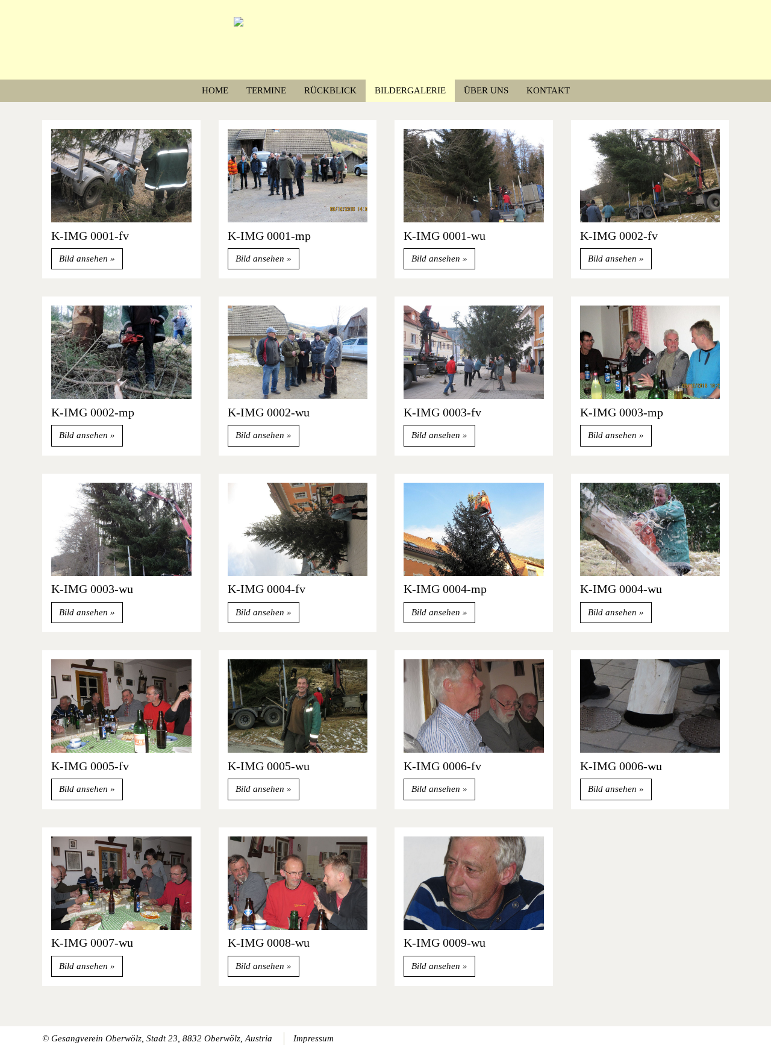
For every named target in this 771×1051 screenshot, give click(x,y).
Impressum (313, 1038)
